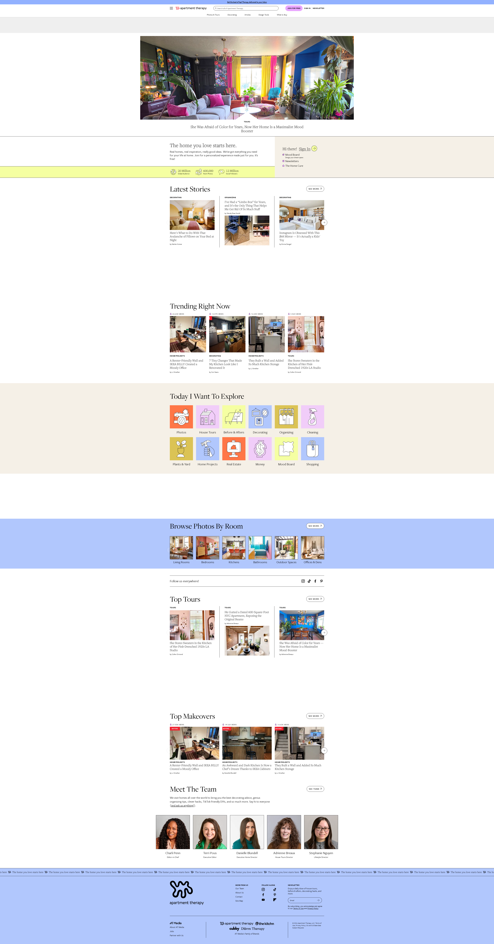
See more (313, 188)
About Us (239, 892)
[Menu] (171, 8)
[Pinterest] (321, 581)
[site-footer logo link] (175, 923)
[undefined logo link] (191, 8)
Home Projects (177, 355)
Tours (247, 122)
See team (314, 788)
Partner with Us (176, 935)
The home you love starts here (464, 872)
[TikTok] (309, 581)
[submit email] (318, 900)
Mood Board (292, 154)
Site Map (239, 900)
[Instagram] (303, 581)
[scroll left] (170, 222)
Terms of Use (298, 908)
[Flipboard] (274, 899)
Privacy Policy (312, 908)
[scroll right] (324, 222)
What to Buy (282, 14)
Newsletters (292, 161)
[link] (247, 129)
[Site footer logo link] (201, 891)
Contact (238, 896)
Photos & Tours (213, 14)
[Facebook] (315, 581)
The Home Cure (294, 165)
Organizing (230, 197)
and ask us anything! (182, 805)
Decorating (232, 14)
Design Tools (264, 14)
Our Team (239, 888)
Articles (248, 14)
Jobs (172, 931)
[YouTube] (263, 899)
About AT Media (177, 927)
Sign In (304, 148)
